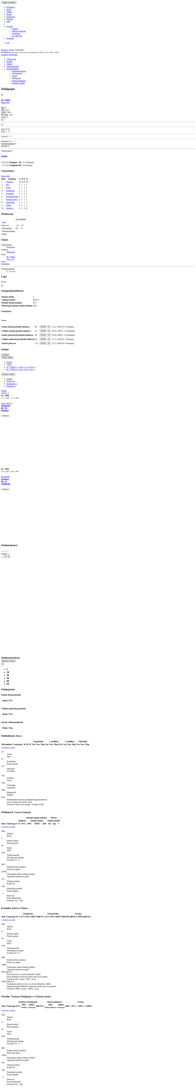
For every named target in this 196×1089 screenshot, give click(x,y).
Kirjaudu (10, 38)
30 (7, 678)
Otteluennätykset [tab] (19, 71)
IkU (7, 185)
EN (7, 43)
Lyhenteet (16, 33)
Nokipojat (10, 191)
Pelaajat (9, 19)
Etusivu (4, 50)
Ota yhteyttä (17, 36)
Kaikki (9, 362)
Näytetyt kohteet (8, 661)
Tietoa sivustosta (19, 31)
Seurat (9, 14)
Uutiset (15, 29)
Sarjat (8, 9)
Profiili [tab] (9, 61)
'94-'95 (43, 327)
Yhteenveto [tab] (11, 59)
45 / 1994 (20, 367)
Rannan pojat (11, 199)
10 (7, 672)
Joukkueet (10, 17)
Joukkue (5, 55)
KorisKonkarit (12, 196)
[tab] (98, 407)
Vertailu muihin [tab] (18, 83)
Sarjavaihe (13, 55)
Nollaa (4, 391)
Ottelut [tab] (9, 64)
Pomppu (9, 182)
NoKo (8, 205)
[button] (98, 407)
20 (7, 675)
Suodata (5, 355)
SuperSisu (10, 202)
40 (7, 681)
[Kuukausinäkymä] (2, 557)
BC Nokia (10, 258)
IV (49, 327)
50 (7, 683)
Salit (8, 21)
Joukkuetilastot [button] (12, 69)
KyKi (8, 188)
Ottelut (9, 12)
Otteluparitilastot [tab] (19, 81)
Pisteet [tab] (14, 76)
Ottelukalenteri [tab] (12, 66)
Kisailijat (9, 193)
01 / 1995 (20, 369)
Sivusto (9, 26)
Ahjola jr (9, 208)
